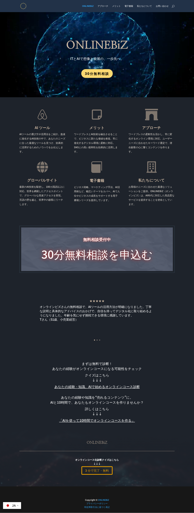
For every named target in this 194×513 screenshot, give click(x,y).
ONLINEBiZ (88, 6)
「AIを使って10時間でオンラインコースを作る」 (97, 420)
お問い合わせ (162, 6)
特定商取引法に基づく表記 (97, 506)
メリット (116, 6)
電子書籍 (129, 6)
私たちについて (144, 6)
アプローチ (103, 6)
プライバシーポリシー (97, 503)
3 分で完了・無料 (97, 470)
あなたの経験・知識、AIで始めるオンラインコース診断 (97, 386)
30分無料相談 (97, 73)
